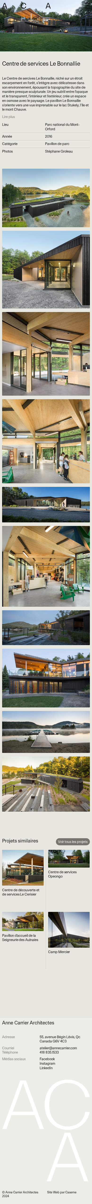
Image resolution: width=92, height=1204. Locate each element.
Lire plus (8, 117)
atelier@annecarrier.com (58, 1048)
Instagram (47, 1063)
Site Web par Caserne (61, 1192)
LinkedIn (46, 1068)
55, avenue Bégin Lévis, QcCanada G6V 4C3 (60, 1039)
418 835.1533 (49, 1052)
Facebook (47, 1059)
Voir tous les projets (73, 842)
